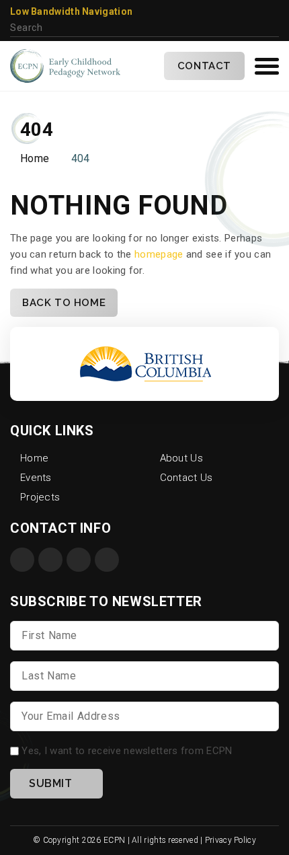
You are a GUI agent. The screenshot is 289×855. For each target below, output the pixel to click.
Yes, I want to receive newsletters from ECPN (127, 751)
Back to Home (64, 303)
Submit (51, 783)
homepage (158, 254)
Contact (204, 66)
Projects (40, 497)
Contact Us (186, 478)
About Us (181, 458)
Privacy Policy (230, 840)
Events (36, 478)
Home (34, 158)
